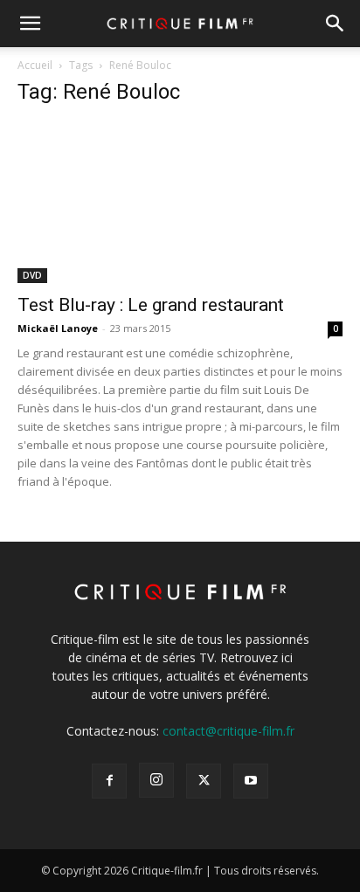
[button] (30, 23)
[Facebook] (109, 781)
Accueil (34, 65)
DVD (32, 275)
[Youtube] (250, 781)
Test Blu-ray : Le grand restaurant (150, 304)
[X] (203, 781)
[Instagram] (156, 780)
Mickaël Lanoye (57, 328)
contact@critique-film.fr (228, 731)
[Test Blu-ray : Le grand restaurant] (180, 202)
